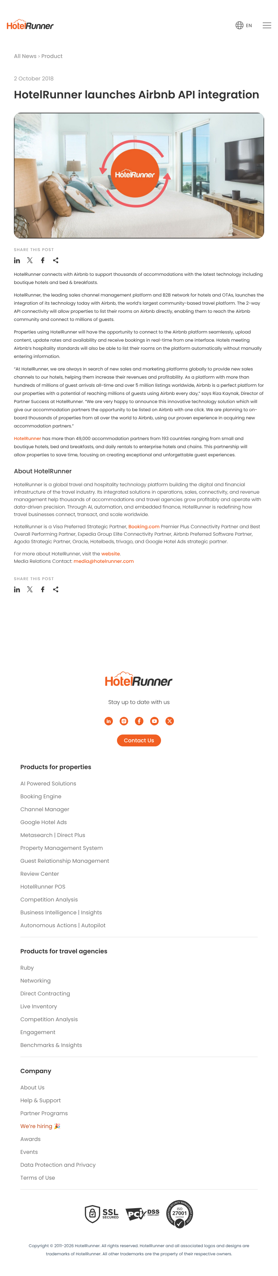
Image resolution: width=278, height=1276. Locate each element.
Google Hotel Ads (43, 822)
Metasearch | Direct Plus (52, 835)
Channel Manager (44, 809)
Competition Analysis (49, 899)
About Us (32, 1087)
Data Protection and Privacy (58, 1165)
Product (52, 56)
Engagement (37, 1032)
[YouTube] (154, 721)
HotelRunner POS (42, 887)
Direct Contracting (45, 993)
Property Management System (61, 848)
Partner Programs (44, 1113)
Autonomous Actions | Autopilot (62, 925)
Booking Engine (40, 796)
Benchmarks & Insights (51, 1045)
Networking (35, 981)
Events (29, 1152)
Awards (30, 1139)
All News (25, 56)
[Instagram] (124, 721)
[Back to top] (265, 1244)
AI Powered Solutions (48, 783)
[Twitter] (169, 721)
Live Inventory (38, 1006)
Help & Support (40, 1100)
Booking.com (144, 526)
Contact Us (139, 740)
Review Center (39, 874)
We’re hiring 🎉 (40, 1126)
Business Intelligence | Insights (61, 912)
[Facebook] (139, 721)
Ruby (27, 968)
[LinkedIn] (108, 721)
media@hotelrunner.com (104, 561)
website (110, 553)
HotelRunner (27, 438)
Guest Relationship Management (64, 861)
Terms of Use (37, 1178)
